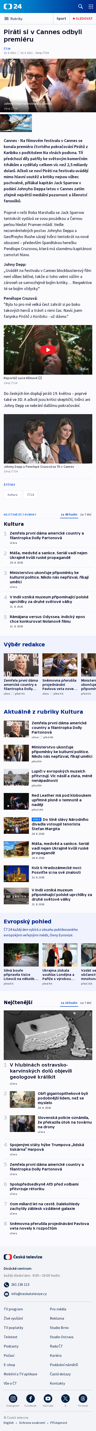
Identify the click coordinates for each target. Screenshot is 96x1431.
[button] (48, 350)
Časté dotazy (60, 1374)
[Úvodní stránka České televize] (23, 1256)
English (9, 1423)
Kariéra (56, 1355)
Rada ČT (56, 1346)
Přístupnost (58, 1423)
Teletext (10, 1336)
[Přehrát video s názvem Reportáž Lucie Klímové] (48, 350)
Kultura (12, 495)
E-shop (9, 1364)
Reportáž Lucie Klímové (21, 378)
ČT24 (7, 48)
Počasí (9, 1355)
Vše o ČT (10, 1383)
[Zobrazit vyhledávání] (80, 6)
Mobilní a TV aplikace (20, 1374)
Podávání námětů (64, 1364)
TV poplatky (13, 1327)
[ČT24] (13, 6)
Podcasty (11, 1346)
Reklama (57, 1318)
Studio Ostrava (61, 1336)
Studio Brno (59, 1327)
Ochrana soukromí (32, 1423)
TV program (13, 1309)
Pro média (58, 1309)
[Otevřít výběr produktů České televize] (91, 6)
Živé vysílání (13, 1318)
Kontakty (57, 1383)
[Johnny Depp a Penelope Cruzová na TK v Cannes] (48, 439)
